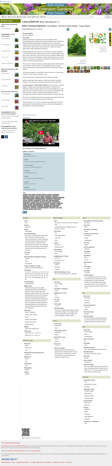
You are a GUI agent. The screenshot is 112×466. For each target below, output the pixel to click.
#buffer (29, 194)
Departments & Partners (22, 462)
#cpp (57, 207)
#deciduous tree (52, 203)
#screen (35, 209)
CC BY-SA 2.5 (83, 62)
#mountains (42, 201)
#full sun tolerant (59, 203)
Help (30, 17)
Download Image (82, 63)
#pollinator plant (55, 196)
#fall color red (30, 200)
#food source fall (48, 197)
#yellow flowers (38, 203)
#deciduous (25, 194)
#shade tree (49, 194)
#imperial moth (40, 206)
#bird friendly (54, 197)
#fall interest (44, 194)
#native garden (41, 196)
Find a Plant (12, 17)
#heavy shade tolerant (47, 206)
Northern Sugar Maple (68, 26)
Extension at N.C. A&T (59, 462)
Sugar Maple (84, 26)
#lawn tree (34, 194)
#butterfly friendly (61, 197)
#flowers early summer (35, 201)
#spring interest (26, 203)
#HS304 (39, 209)
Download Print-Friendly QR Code (32, 438)
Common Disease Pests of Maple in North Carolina (9, 131)
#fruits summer (48, 201)
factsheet (26, 99)
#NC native (42, 197)
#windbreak (39, 194)
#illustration (25, 209)
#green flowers (32, 203)
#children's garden (48, 196)
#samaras (25, 204)
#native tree (38, 197)
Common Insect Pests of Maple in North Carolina (10, 117)
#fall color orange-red (37, 200)
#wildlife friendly (52, 207)
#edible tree (32, 197)
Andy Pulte (35, 102)
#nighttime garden (26, 206)
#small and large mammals (53, 200)
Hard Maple (52, 26)
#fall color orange (45, 200)
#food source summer (56, 201)
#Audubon (58, 204)
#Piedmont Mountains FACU (38, 204)
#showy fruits (33, 207)
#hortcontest (31, 209)
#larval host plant (33, 206)
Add (25, 212)
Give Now (36, 17)
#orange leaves (31, 196)
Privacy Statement (35, 451)
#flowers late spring (26, 201)
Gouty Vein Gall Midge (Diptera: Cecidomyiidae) (10, 122)
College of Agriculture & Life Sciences (41, 462)
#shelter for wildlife (55, 194)
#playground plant (56, 206)
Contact (44, 17)
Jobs (13, 462)
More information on (29, 115)
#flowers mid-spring (26, 207)
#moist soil (30, 204)
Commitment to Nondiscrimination (16, 451)
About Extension (6, 462)
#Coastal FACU (46, 204)
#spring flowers (52, 204)
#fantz (37, 196)
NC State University (7, 446)
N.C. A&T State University (21, 446)
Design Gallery (22, 17)
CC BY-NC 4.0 (103, 49)
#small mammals (26, 197)
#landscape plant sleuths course (42, 207)
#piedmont (25, 200)
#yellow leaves (25, 196)
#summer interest (46, 203)
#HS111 (60, 207)
